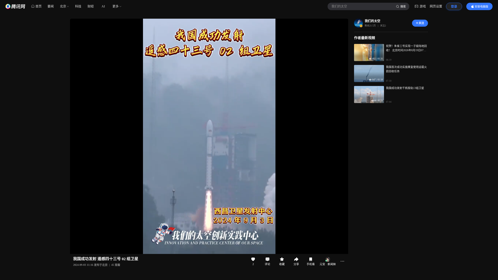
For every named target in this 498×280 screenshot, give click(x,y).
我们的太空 (372, 21)
